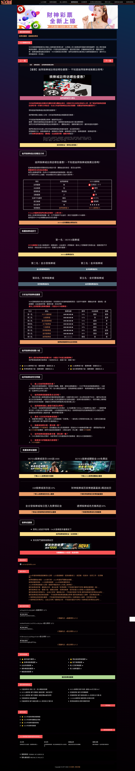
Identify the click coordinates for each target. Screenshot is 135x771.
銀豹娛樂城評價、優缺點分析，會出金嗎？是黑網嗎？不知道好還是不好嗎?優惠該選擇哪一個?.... (64, 587)
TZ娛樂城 (46, 327)
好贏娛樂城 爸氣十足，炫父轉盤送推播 (34, 689)
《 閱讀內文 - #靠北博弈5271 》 (67, 645)
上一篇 (23, 61)
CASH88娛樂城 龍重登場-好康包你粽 (82, 698)
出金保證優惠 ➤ (27, 665)
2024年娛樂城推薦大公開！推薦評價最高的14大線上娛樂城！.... (52, 585)
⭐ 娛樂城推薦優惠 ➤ (29, 662)
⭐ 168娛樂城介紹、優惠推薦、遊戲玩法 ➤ (86, 366)
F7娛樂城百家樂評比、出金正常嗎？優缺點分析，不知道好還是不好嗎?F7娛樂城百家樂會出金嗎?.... (65, 600)
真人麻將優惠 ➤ (76, 668)
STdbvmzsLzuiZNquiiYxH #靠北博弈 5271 (35, 636)
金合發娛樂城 (47, 321)
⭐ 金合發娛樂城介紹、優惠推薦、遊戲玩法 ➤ (87, 369)
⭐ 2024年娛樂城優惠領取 (30, 723)
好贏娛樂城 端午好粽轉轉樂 (79, 692)
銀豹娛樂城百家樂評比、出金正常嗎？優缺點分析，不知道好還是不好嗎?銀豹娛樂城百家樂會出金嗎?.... (66, 592)
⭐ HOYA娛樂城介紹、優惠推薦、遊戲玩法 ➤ (38, 366)
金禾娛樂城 (47, 333)
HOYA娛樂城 (46, 314)
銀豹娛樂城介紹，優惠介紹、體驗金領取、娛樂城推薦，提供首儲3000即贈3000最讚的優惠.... (63, 590)
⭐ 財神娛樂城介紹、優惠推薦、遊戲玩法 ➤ (38, 369)
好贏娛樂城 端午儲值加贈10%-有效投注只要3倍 (85, 695)
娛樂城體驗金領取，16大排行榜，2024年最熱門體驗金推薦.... (51, 580)
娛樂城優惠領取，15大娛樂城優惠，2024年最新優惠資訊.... (50, 582)
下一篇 (108, 61)
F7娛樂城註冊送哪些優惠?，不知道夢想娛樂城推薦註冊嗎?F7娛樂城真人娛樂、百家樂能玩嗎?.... (64, 597)
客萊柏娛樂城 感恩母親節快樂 (80, 701)
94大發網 (71, 767)
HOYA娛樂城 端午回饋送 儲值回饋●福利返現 (36, 695)
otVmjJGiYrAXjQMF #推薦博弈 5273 (33, 610)
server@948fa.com (29, 564)
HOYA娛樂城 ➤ (94, 208)
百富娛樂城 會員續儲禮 (29, 698)
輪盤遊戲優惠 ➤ (27, 672)
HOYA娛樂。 (36, 442)
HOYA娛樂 (34, 430)
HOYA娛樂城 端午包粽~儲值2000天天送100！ (85, 689)
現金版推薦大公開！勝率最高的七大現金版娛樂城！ (37, 36)
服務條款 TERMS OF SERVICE (33, 754)
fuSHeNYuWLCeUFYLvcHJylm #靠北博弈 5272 (37, 623)
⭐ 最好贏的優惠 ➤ (29, 659)
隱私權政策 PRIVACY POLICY (33, 757)
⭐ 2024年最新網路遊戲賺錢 (31, 717)
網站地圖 (77, 767)
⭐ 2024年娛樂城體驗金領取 (31, 720)
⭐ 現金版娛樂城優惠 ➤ (79, 659)
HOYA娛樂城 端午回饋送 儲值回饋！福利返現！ (37, 692)
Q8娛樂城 (46, 318)
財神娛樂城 (47, 330)
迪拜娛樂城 (47, 337)
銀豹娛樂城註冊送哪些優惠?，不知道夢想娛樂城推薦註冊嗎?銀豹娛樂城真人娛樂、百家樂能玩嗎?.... (65, 595)
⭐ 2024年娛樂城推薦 (29, 725)
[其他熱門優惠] (67, 546)
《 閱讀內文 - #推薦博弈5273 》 (67, 618)
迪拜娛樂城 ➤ (64, 208)
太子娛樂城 (47, 324)
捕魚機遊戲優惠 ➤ (28, 668)
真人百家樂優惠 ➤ (76, 665)
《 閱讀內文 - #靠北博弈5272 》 (67, 631)
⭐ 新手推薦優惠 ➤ (77, 662)
